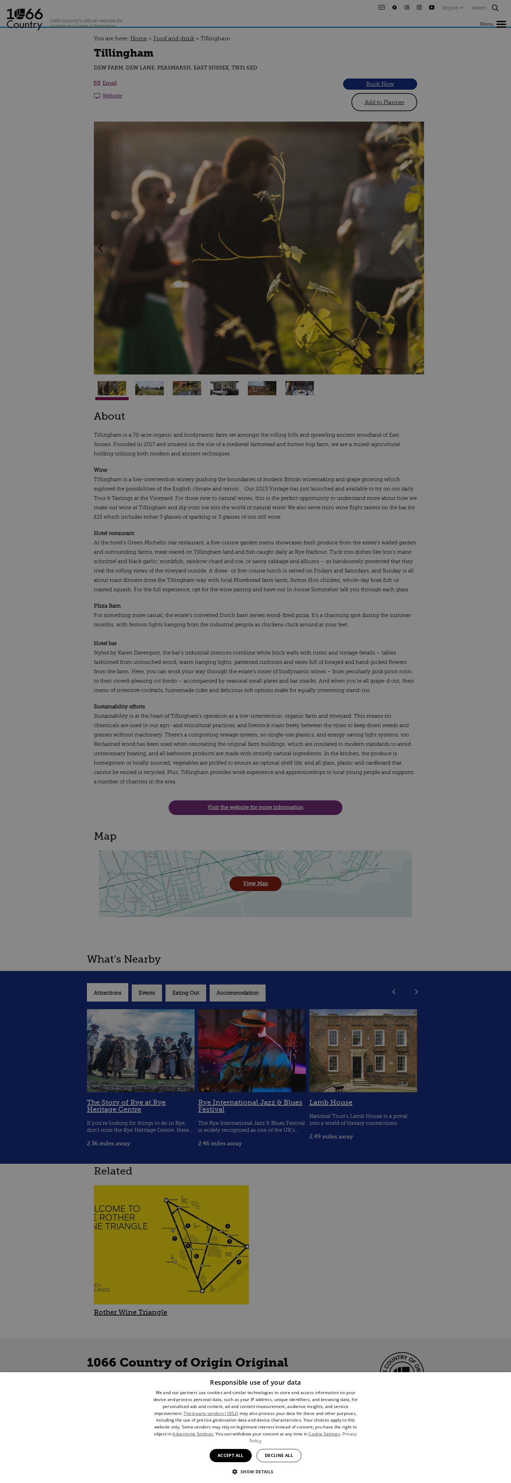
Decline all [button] (279, 1455)
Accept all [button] (231, 1455)
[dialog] (255, 1427)
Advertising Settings (192, 1434)
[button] (255, 1471)
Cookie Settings (324, 1434)
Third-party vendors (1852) (211, 1413)
